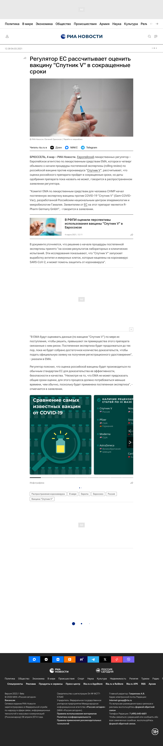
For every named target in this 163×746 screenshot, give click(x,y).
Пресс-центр (73, 683)
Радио (155, 678)
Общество (23, 678)
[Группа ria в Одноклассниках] (69, 659)
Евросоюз (98, 494)
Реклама (31, 683)
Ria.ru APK (132, 683)
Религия (133, 678)
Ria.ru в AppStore (93, 683)
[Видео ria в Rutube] (81, 659)
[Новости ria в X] (105, 659)
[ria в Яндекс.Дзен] (46, 659)
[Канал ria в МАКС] (34, 659)
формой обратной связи (122, 723)
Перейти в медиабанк (72, 139)
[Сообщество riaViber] (128, 659)
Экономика (38, 678)
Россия (111, 494)
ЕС (85, 204)
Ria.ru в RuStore (114, 683)
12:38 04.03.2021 (13, 48)
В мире (72, 494)
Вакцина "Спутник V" (42, 499)
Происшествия (66, 678)
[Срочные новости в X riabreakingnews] (117, 659)
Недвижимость (118, 678)
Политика (10, 678)
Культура (102, 678)
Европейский (85, 157)
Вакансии (10, 700)
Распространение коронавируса (48, 494)
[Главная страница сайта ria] (81, 36)
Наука (90, 678)
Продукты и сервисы (51, 683)
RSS (143, 683)
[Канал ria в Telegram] (93, 659)
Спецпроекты (15, 683)
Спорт (81, 678)
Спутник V (93, 170)
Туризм (145, 678)
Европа (85, 494)
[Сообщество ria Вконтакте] (58, 659)
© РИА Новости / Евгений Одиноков (46, 139)
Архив (152, 683)
